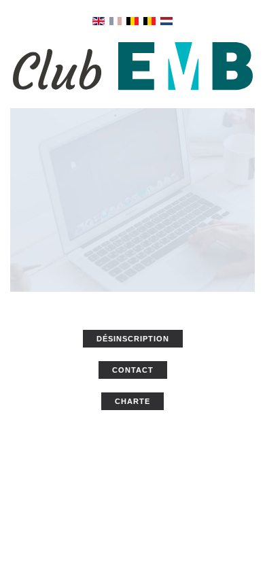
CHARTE (132, 401)
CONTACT (133, 370)
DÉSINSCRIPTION (132, 339)
